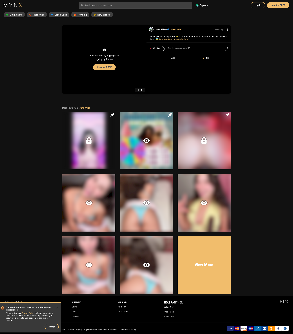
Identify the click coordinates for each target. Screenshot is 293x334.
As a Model (123, 312)
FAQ (74, 312)
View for (104, 67)
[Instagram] (282, 302)
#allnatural (183, 39)
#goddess (173, 39)
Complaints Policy (127, 330)
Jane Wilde (85, 108)
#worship (163, 39)
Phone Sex (169, 312)
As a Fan (122, 307)
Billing (74, 307)
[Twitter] (286, 302)
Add (173, 58)
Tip (207, 58)
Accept (52, 326)
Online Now (169, 307)
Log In (258, 5)
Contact (75, 316)
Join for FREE (278, 5)
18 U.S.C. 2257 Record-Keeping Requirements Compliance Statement (85, 330)
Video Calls (169, 317)
